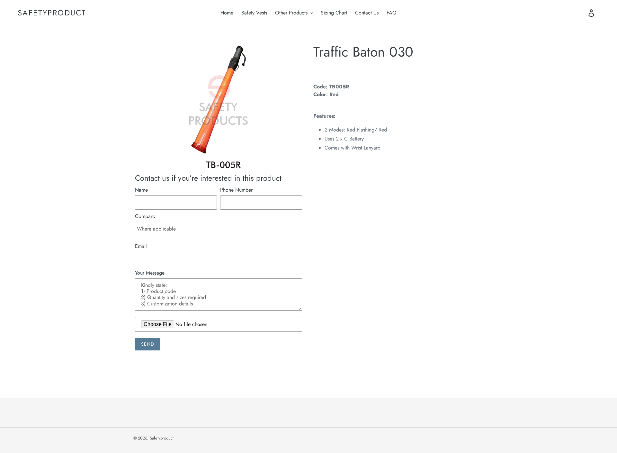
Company (145, 216)
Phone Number (236, 190)
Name (141, 190)
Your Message (150, 272)
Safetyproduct (52, 13)
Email (141, 246)
